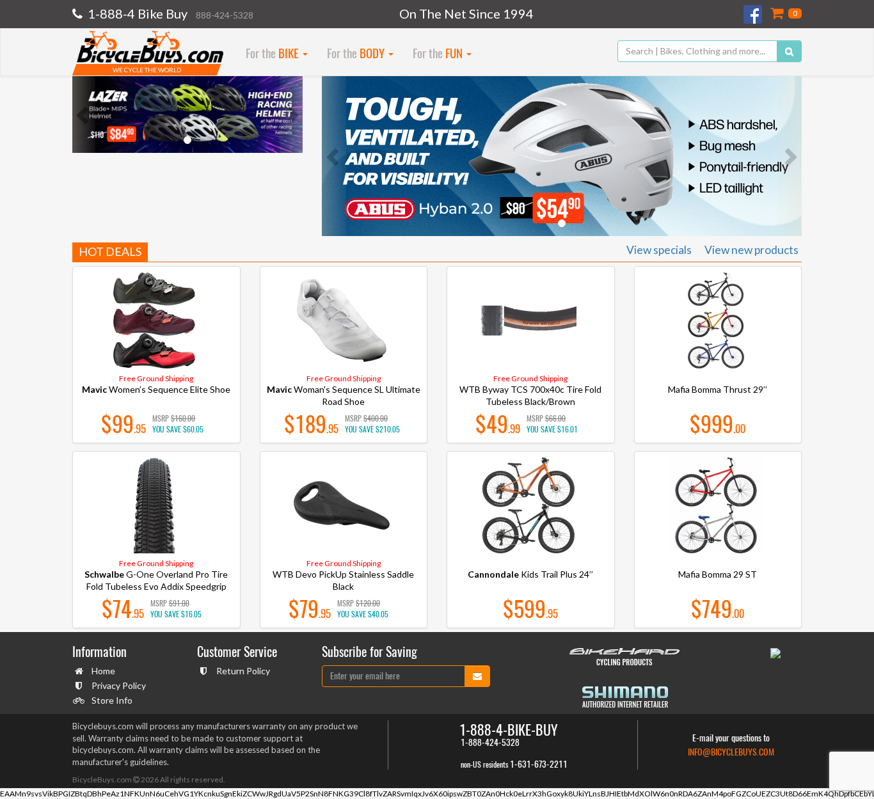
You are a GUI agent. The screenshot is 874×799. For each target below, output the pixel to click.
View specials (659, 250)
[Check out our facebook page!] (753, 14)
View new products (751, 250)
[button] (83, 114)
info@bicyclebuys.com (731, 752)
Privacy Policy (118, 685)
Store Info (111, 700)
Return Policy (243, 670)
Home (103, 670)
